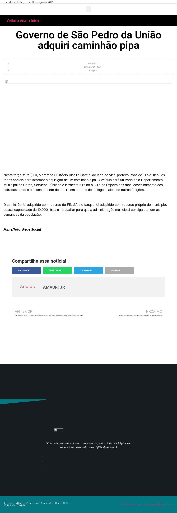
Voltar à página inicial (23, 20)
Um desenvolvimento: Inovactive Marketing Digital (147, 504)
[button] (88, 9)
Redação (92, 63)
